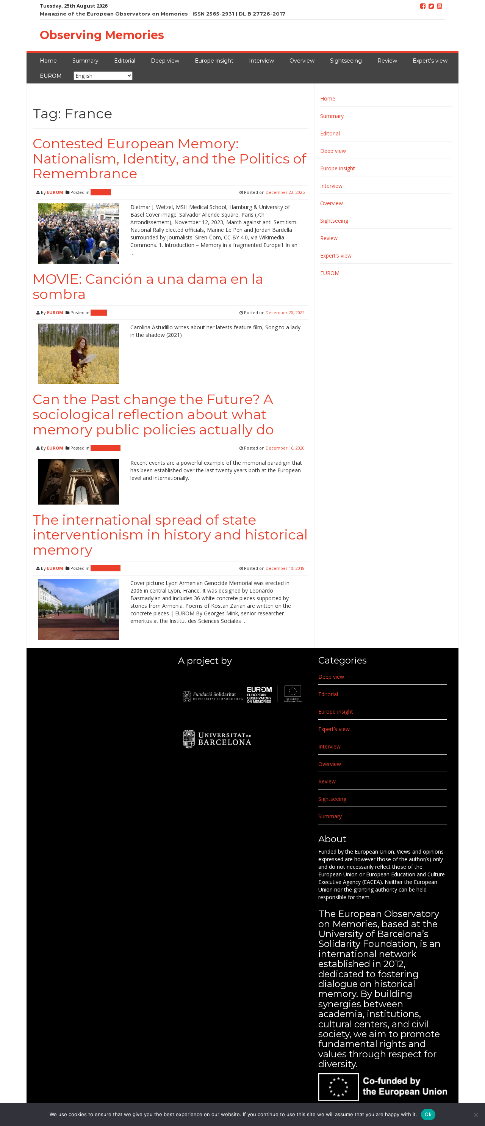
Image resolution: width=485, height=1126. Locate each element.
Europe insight (214, 60)
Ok (428, 1114)
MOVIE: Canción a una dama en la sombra (148, 286)
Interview (261, 60)
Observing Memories (102, 35)
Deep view (165, 60)
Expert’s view (430, 60)
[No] (475, 1114)
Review (387, 60)
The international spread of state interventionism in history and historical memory (170, 534)
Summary (85, 60)
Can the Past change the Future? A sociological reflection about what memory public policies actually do (153, 414)
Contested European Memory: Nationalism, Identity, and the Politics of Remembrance (170, 158)
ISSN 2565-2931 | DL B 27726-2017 (238, 14)
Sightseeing (346, 60)
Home (48, 60)
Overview (301, 60)
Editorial (124, 60)
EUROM (51, 75)
